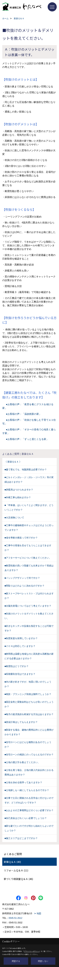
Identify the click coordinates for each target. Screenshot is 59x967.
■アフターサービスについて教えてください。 (28, 557)
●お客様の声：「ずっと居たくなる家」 (25, 439)
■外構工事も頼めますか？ (18, 497)
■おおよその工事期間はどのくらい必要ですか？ (29, 810)
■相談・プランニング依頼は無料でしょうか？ (28, 694)
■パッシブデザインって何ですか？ (22, 578)
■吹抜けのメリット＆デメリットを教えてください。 (29, 615)
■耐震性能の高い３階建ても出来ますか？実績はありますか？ (29, 567)
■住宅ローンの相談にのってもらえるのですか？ (29, 754)
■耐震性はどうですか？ (17, 666)
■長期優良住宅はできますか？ (20, 674)
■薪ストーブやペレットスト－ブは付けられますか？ (29, 595)
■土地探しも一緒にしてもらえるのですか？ (27, 790)
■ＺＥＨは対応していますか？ (20, 646)
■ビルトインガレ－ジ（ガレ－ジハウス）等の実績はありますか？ (29, 479)
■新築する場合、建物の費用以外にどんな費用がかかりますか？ (29, 732)
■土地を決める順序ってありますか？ (23, 782)
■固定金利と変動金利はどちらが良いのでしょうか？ (29, 704)
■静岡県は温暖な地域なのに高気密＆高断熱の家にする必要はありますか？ (29, 656)
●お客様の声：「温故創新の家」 (21, 414)
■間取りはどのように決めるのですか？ (24, 585)
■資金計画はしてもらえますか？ (21, 722)
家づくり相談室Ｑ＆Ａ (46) (18, 879)
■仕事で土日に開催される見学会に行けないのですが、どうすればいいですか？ (29, 800)
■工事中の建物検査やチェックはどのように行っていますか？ (29, 527)
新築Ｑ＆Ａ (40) (12, 862)
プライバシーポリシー (31, 951)
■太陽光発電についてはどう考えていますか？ (28, 606)
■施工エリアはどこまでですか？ (21, 838)
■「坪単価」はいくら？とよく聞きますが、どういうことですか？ (29, 507)
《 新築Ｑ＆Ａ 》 (13, 461)
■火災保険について (14, 517)
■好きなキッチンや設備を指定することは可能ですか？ (29, 628)
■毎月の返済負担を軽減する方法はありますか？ (29, 714)
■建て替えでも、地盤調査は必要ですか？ (26, 469)
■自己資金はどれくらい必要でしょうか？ (26, 818)
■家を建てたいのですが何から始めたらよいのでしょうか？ (29, 828)
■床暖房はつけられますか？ (19, 489)
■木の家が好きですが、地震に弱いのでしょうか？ (28, 684)
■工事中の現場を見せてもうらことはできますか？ (28, 547)
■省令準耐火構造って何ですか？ (21, 537)
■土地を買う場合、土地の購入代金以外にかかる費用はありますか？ (29, 772)
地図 (39, 913)
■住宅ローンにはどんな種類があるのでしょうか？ (28, 744)
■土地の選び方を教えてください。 (22, 762)
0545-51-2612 (15, 918)
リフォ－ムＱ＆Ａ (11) (16, 870)
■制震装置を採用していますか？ (21, 638)
